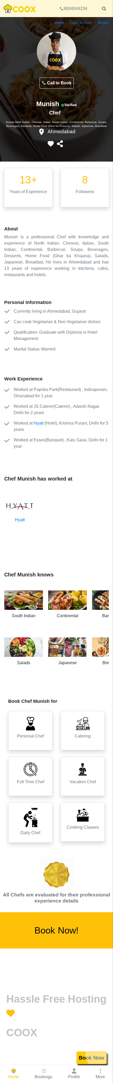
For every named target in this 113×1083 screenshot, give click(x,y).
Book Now (91, 1058)
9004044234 (75, 8)
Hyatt (38, 423)
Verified (70, 105)
